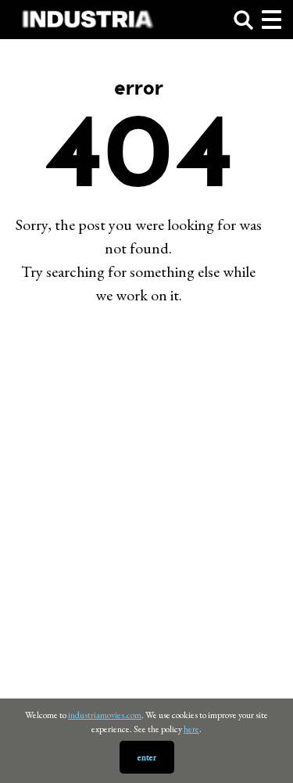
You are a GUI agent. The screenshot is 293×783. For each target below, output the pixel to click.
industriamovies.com (104, 715)
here (191, 729)
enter (147, 757)
